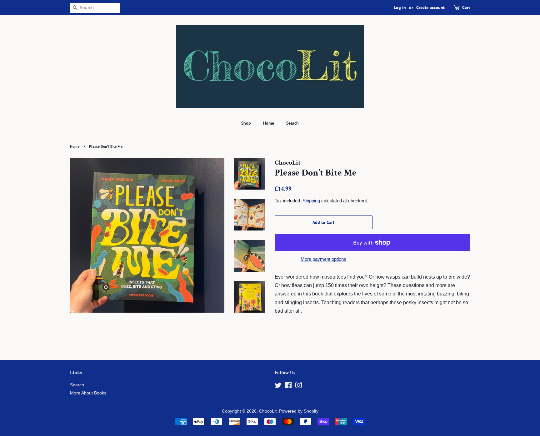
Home (268, 123)
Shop (246, 123)
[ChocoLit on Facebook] (288, 386)
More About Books (88, 393)
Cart (466, 7)
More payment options (323, 259)
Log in (400, 7)
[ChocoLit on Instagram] (298, 386)
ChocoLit (268, 411)
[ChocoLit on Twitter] (278, 386)
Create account (430, 7)
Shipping (311, 200)
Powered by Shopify (298, 411)
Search (292, 123)
